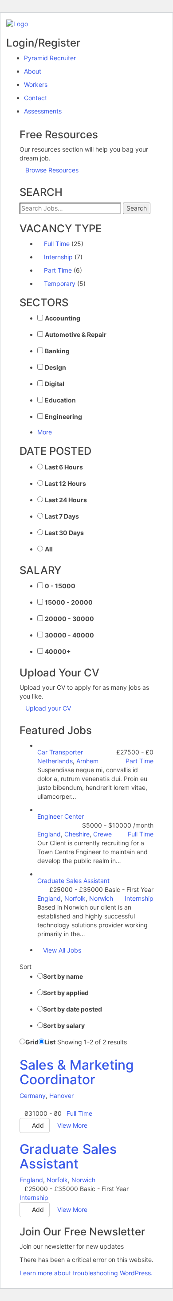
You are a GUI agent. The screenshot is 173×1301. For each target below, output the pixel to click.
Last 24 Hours (66, 500)
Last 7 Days (62, 516)
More (44, 432)
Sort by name (63, 976)
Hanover (61, 1095)
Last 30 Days (64, 532)
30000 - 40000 (69, 635)
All (49, 549)
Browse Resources (52, 170)
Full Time (57, 243)
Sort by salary (64, 1025)
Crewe (102, 834)
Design (55, 367)
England (49, 834)
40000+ (58, 651)
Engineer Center (60, 816)
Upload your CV (48, 708)
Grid (32, 1042)
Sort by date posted (72, 1009)
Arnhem (87, 761)
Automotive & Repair (75, 334)
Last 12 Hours (65, 483)
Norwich (101, 898)
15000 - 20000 (69, 602)
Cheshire (77, 834)
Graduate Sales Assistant (73, 880)
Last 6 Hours (64, 467)
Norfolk (75, 898)
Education (60, 400)
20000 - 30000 (69, 618)
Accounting (62, 318)
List (49, 1042)
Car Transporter (60, 752)
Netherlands (55, 761)
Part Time (58, 270)
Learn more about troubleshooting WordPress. (86, 1273)
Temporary (59, 283)
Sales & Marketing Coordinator (77, 1072)
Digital (54, 383)
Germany (33, 1095)
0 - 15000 (60, 586)
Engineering (63, 416)
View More (72, 1125)
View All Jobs (62, 950)
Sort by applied (66, 992)
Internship (58, 257)
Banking (57, 351)
